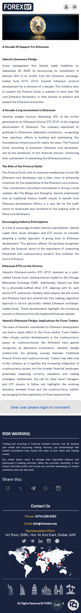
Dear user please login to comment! (40, 407)
